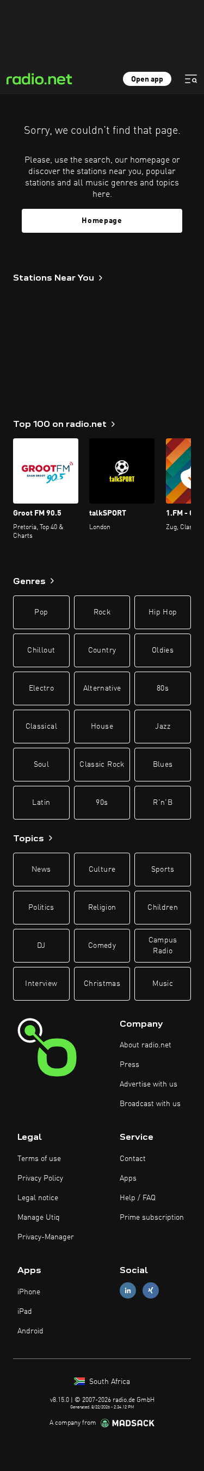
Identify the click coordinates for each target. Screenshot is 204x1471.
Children (162, 907)
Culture (102, 869)
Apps (128, 1178)
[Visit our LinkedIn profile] (127, 1290)
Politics (41, 907)
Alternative (102, 688)
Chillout (41, 650)
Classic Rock (101, 764)
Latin (41, 802)
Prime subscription (152, 1217)
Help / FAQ (138, 1198)
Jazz (162, 726)
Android (30, 1331)
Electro (41, 688)
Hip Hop (163, 612)
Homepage (102, 221)
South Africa (108, 1382)
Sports (163, 869)
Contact (133, 1159)
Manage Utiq (38, 1217)
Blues (163, 764)
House (102, 726)
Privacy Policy (40, 1178)
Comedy (102, 945)
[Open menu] (190, 78)
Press (129, 1065)
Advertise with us (148, 1084)
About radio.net (145, 1045)
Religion (102, 907)
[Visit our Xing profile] (150, 1290)
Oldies (163, 650)
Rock (102, 612)
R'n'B (162, 802)
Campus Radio (163, 945)
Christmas (102, 984)
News (41, 869)
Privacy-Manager (45, 1237)
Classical (41, 726)
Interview (41, 984)
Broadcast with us (150, 1104)
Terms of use (39, 1159)
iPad (24, 1311)
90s (102, 802)
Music (162, 984)
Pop (41, 612)
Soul (41, 764)
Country (102, 650)
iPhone (28, 1292)
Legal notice (37, 1198)
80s (163, 688)
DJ (41, 945)
